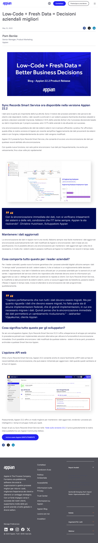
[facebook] (84, 28)
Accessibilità (42, 483)
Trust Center (42, 496)
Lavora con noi (43, 514)
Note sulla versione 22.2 (55, 427)
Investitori (41, 519)
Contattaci (41, 465)
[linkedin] (94, 28)
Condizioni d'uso (44, 469)
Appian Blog (42, 509)
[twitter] (89, 28)
